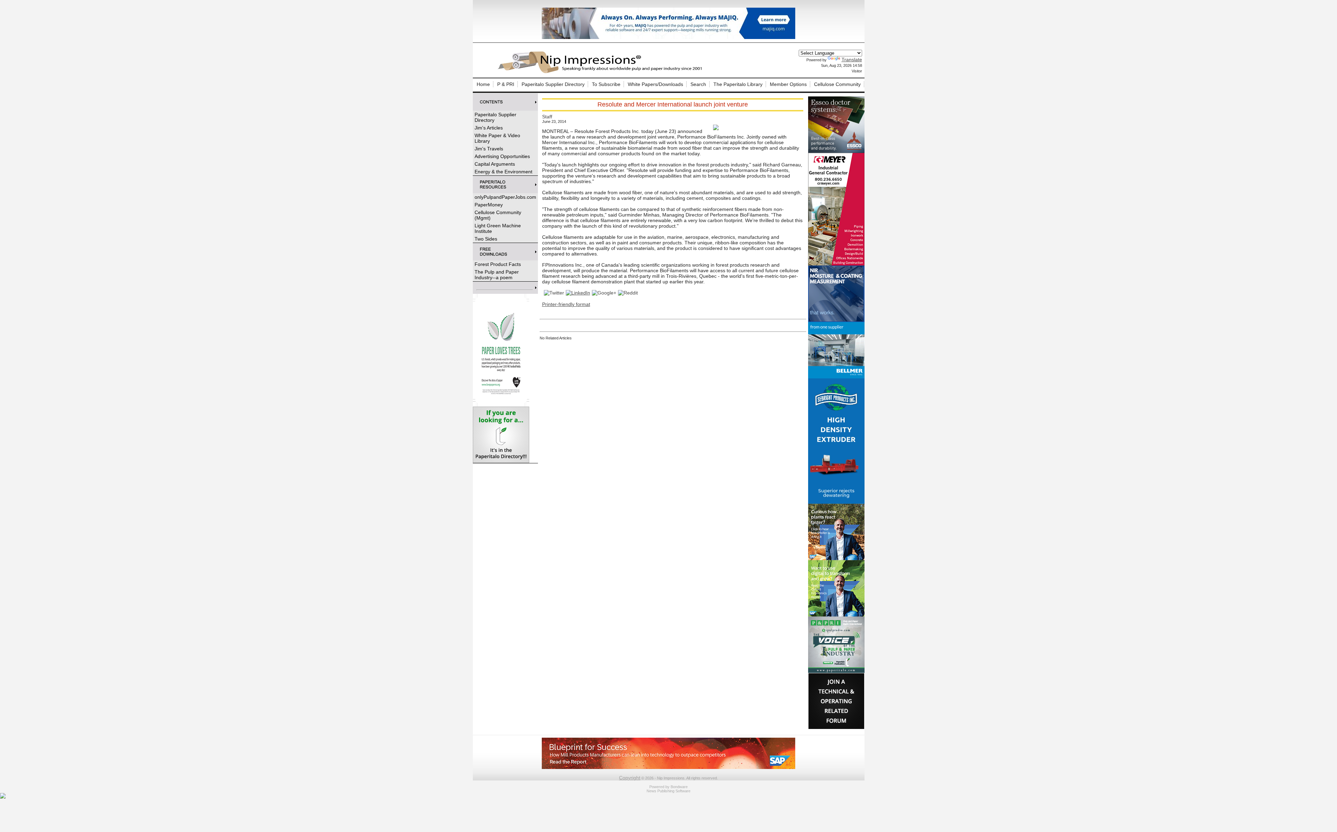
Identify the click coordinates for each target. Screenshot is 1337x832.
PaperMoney (489, 204)
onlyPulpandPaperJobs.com (505, 197)
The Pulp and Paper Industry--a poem (497, 274)
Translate (852, 59)
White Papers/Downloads (655, 84)
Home (483, 84)
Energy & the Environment (503, 171)
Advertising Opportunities (502, 156)
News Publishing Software (668, 791)
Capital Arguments (495, 164)
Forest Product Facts (498, 264)
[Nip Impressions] (602, 72)
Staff (547, 116)
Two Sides (486, 239)
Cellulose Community (837, 84)
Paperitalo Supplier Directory (553, 84)
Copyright (629, 777)
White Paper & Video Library (497, 138)
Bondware (679, 787)
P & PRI (505, 84)
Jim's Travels (489, 148)
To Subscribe (606, 84)
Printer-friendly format (566, 304)
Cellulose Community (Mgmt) (498, 215)
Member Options (788, 84)
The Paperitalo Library (738, 84)
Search (698, 84)
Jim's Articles (489, 128)
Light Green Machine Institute (498, 228)
